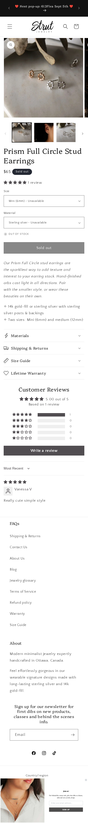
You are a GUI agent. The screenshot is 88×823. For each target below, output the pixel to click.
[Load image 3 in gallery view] (66, 132)
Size (7, 191)
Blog (13, 570)
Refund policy (21, 603)
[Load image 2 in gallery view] (44, 132)
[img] (15, 482)
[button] (9, 26)
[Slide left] (5, 133)
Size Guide (18, 625)
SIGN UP (66, 809)
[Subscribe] (72, 735)
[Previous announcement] (9, 8)
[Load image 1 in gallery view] (22, 132)
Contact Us (18, 547)
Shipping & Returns (25, 536)
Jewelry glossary (23, 581)
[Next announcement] (79, 8)
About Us (17, 559)
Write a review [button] (44, 450)
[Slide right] (82, 133)
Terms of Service (23, 592)
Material (9, 213)
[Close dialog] (86, 780)
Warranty (17, 614)
